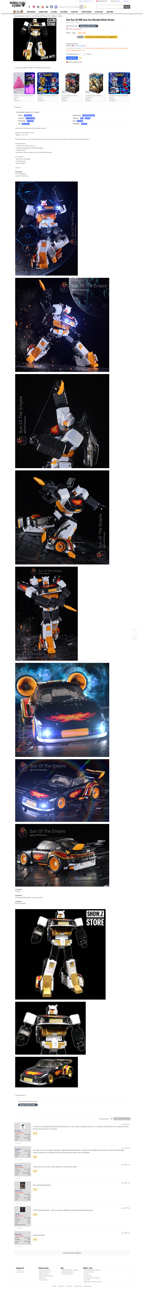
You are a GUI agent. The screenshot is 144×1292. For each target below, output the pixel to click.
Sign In (81, 1)
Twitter (38, 7)
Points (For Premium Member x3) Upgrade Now (101, 37)
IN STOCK (54, 12)
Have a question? (75, 29)
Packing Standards (67, 1272)
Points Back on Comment (92, 1278)
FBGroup (51, 7)
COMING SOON (43, 12)
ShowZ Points (88, 1276)
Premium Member (19, 1132)
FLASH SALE (74, 12)
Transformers (28, 115)
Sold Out (84, 124)
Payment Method (44, 1272)
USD (74, 33)
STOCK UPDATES (86, 12)
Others (54, 16)
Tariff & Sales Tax (67, 1274)
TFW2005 (47, 7)
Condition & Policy (45, 1270)
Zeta (60, 16)
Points (80, 37)
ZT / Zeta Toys (30, 118)
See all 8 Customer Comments (72, 1253)
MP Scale (79, 121)
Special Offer (88, 1286)
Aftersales (42, 1278)
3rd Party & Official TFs (41, 16)
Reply (35, 1133)
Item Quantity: (72, 54)
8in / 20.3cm (25, 124)
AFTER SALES (99, 12)
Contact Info (20, 1272)
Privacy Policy (43, 1280)
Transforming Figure (88, 115)
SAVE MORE (109, 12)
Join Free (88, 1)
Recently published (124, 1118)
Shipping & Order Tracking (70, 1270)
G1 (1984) (30, 121)
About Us (19, 1270)
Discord (56, 7)
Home (27, 16)
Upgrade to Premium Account (93, 1282)
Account (86, 1274)
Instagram (34, 7)
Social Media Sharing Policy (92, 1270)
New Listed (78, 1286)
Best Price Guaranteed (46, 1276)
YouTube (43, 7)
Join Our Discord (89, 1272)
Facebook (29, 7)
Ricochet (87, 118)
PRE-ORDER (63, 12)
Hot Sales (69, 1286)
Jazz (82, 118)
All (111, 1118)
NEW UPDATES (31, 12)
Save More (87, 1280)
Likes (115, 1118)
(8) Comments (72, 26)
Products (61, 1286)
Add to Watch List (75, 62)
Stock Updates (43, 1274)
